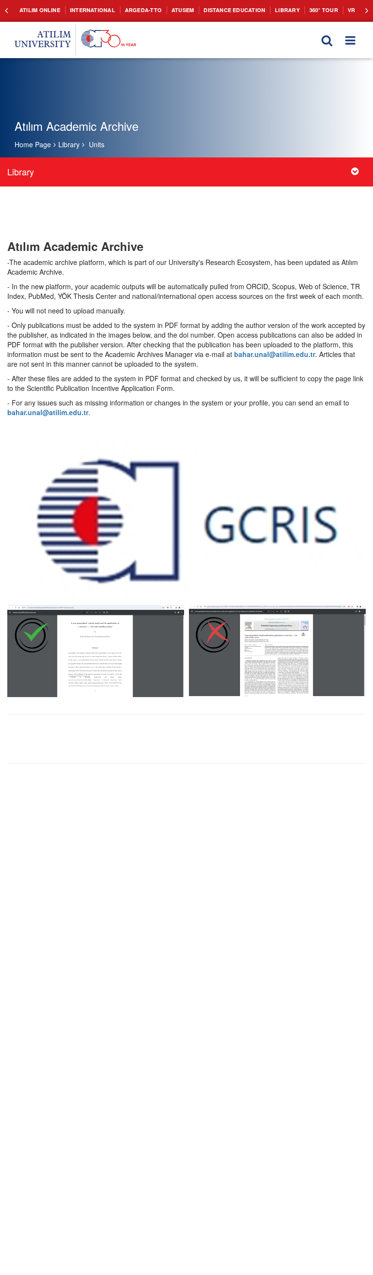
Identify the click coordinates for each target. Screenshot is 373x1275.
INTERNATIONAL (86, 9)
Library (69, 144)
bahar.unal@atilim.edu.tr (274, 354)
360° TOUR (298, 9)
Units (96, 144)
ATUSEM (168, 9)
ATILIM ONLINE (37, 9)
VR (325, 9)
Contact (350, 9)
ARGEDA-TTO (132, 9)
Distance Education (216, 9)
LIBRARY (264, 9)
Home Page (33, 144)
